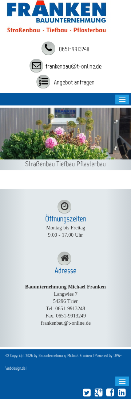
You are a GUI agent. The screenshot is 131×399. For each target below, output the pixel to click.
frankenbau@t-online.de (73, 66)
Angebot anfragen (73, 82)
